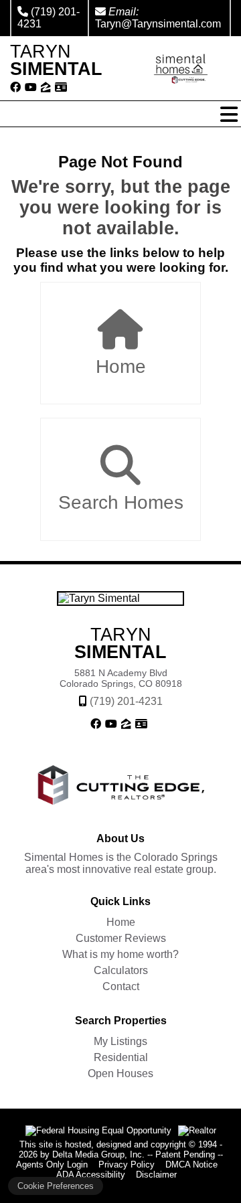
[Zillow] (46, 88)
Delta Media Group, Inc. (98, 1154)
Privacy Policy (126, 1164)
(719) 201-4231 (126, 701)
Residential (121, 1057)
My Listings (120, 1041)
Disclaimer (156, 1175)
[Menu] (229, 114)
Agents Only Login (52, 1164)
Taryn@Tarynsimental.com (158, 23)
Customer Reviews (121, 938)
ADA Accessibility (90, 1175)
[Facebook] (15, 88)
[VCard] (61, 88)
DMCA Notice (191, 1164)
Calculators (121, 970)
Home (121, 366)
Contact (120, 986)
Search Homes (120, 502)
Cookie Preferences (55, 1186)
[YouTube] (31, 88)
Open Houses (120, 1073)
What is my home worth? (120, 954)
